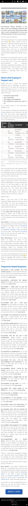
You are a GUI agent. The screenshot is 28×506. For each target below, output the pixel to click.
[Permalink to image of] (14, 17)
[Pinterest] (20, 1)
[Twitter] (23, 1)
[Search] (2, 1)
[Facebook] (12, 1)
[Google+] (15, 1)
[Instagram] (17, 1)
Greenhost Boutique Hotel (11, 229)
